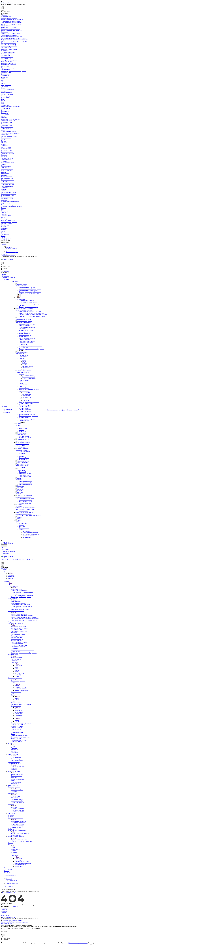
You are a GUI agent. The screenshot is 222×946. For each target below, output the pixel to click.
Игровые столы (15, 796)
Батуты (13, 746)
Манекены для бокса (17, 790)
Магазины (4, 911)
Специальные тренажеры (18, 821)
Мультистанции (19, 709)
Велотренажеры (16, 601)
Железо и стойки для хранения (20, 833)
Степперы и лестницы (17, 766)
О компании (4, 908)
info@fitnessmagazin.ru (8, 255)
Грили (13, 847)
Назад (11, 573)
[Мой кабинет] (1, 561)
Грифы (17, 698)
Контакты (4, 912)
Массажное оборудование (18, 626)
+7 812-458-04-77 (6, 239)
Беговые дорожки (16, 589)
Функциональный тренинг (19, 839)
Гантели (17, 685)
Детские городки (16, 757)
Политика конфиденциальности (12, 920)
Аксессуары (18, 665)
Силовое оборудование (18, 681)
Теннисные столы (16, 657)
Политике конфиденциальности (78, 943)
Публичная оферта (6, 923)
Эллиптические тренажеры (19, 614)
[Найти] (2, 8)
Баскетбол (14, 807)
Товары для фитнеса (17, 774)
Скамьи (17, 720)
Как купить (4, 909)
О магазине (11, 575)
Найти (3, 935)
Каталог (10, 584)
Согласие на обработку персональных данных (14, 922)
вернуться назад (5, 906)
